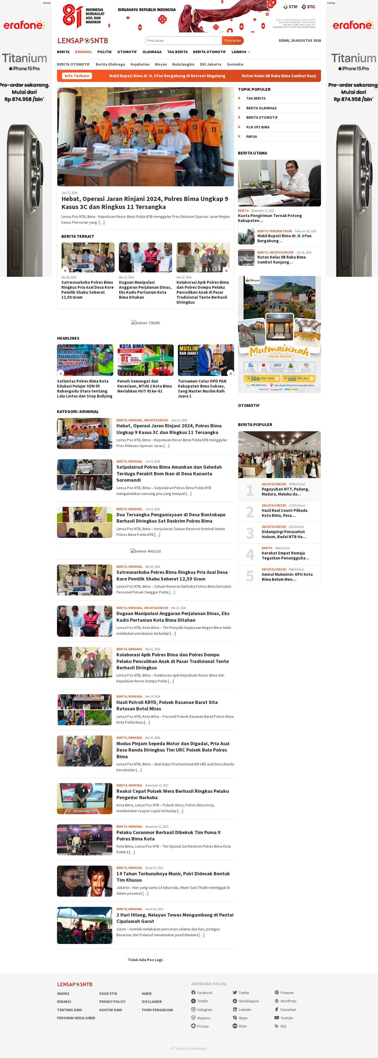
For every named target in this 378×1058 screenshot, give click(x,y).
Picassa (203, 1026)
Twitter (244, 992)
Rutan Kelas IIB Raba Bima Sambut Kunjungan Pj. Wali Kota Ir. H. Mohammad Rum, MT (276, 75)
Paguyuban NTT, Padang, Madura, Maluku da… (285, 492)
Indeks (63, 993)
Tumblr (202, 1001)
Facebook (204, 992)
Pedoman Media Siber (76, 1018)
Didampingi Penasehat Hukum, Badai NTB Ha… (284, 534)
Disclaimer (152, 1001)
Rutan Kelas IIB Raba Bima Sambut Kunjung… (281, 260)
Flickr (243, 1026)
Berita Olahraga (261, 108)
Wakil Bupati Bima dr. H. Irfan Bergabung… (284, 238)
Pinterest (287, 992)
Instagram (205, 1009)
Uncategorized (156, 420)
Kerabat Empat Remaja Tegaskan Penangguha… (285, 556)
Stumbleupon (249, 1001)
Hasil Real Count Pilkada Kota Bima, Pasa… (284, 513)
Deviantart (288, 1009)
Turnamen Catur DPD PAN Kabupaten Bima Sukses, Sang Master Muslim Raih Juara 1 (202, 389)
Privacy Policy (112, 1001)
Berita (121, 420)
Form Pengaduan (157, 1010)
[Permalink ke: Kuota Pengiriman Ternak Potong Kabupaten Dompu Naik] (279, 183)
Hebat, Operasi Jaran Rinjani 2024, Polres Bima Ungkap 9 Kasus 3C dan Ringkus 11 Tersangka (144, 203)
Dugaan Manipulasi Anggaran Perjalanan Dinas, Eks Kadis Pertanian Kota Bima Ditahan (145, 290)
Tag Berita (255, 98)
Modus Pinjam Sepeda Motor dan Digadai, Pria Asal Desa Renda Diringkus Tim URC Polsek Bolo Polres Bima (172, 750)
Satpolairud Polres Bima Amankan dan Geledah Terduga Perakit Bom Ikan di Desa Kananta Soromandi (169, 473)
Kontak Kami (110, 1010)
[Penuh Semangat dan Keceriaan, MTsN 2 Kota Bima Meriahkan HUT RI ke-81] (145, 360)
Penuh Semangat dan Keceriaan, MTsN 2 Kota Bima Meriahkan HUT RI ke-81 (144, 386)
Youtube (287, 1018)
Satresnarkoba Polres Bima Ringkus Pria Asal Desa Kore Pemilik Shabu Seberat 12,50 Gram (87, 290)
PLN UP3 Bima (257, 127)
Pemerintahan (280, 231)
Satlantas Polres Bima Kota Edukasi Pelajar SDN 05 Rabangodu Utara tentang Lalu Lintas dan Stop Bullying (84, 389)
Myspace (203, 1018)
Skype (243, 1018)
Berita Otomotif (262, 117)
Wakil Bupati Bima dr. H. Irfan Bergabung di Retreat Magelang (122, 75)
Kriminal (135, 420)
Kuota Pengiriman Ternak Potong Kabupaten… (270, 218)
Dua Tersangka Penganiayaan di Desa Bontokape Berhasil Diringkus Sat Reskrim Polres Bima (171, 517)
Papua (251, 136)
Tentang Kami (69, 1010)
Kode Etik (108, 993)
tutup (47, 3)
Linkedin (245, 1009)
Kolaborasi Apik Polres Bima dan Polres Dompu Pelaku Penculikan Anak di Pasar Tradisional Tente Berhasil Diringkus (203, 292)
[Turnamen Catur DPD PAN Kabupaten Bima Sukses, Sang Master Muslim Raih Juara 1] (206, 360)
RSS (283, 1026)
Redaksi (64, 1001)
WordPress (288, 1001)
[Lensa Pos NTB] (83, 40)
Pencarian (233, 40)
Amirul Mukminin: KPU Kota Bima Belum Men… (287, 577)
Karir (147, 993)
